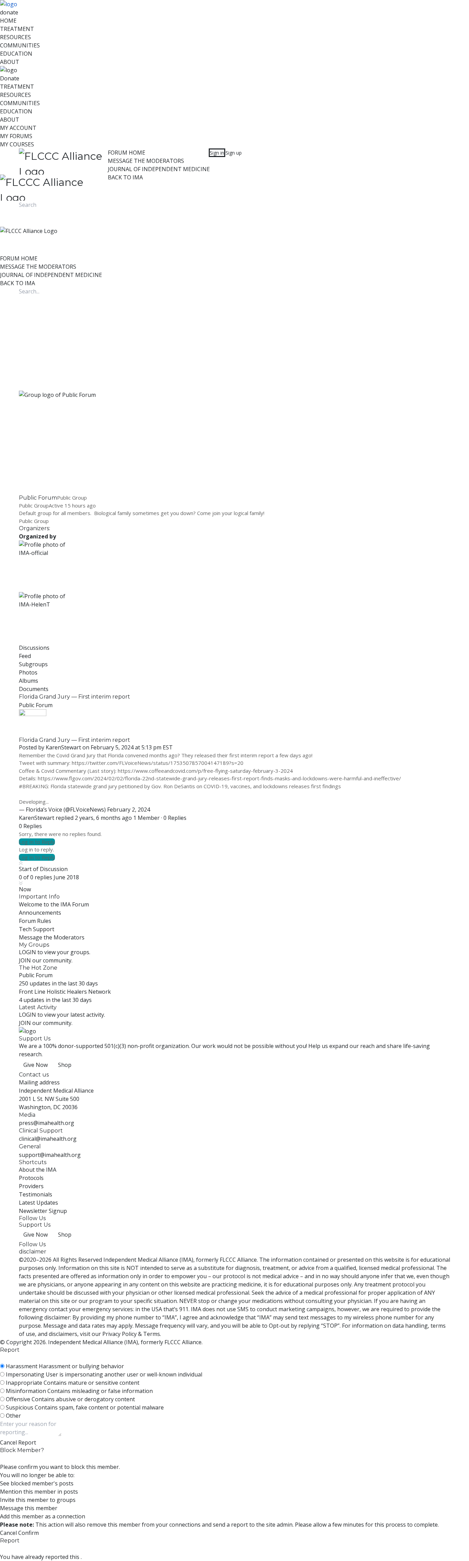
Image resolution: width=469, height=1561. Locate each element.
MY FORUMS (16, 136)
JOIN (25, 960)
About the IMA (37, 1169)
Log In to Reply (37, 841)
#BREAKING (33, 786)
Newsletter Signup (43, 1211)
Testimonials (35, 1194)
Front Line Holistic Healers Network (65, 991)
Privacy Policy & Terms (131, 1334)
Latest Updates (38, 1202)
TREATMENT (17, 29)
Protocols (31, 1178)
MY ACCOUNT (18, 128)
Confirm (28, 1533)
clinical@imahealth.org (48, 1138)
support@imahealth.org (50, 1155)
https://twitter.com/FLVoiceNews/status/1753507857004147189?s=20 (157, 762)
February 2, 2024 (128, 809)
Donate (9, 78)
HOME (8, 20)
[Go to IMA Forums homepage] (63, 161)
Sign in (217, 152)
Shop (64, 1065)
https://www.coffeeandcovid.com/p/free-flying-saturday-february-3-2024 (205, 770)
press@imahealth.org (46, 1123)
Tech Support (36, 929)
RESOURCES (15, 37)
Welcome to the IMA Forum (54, 904)
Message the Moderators (51, 937)
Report (27, 1442)
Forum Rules (35, 921)
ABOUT (9, 62)
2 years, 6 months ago (103, 818)
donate (9, 12)
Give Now (35, 1065)
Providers (31, 1186)
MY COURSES (17, 144)
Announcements (40, 912)
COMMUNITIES (20, 45)
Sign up (234, 152)
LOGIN (27, 952)
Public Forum (36, 705)
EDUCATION (16, 53)
